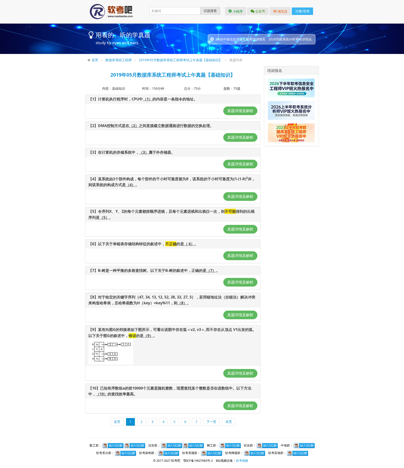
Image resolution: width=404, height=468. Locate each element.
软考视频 (242, 460)
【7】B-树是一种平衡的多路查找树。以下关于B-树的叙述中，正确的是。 (154, 270)
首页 (95, 60)
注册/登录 (302, 11)
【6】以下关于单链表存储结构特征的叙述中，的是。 (143, 243)
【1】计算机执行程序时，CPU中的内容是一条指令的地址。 (142, 99)
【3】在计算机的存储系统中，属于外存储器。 (131, 152)
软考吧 (175, 460)
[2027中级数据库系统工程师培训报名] (291, 132)
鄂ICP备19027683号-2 (198, 460)
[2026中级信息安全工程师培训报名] (291, 87)
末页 (228, 421)
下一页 (211, 421)
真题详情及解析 (240, 110)
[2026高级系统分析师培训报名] (291, 110)
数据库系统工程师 (118, 60)
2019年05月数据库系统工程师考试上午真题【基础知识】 (180, 60)
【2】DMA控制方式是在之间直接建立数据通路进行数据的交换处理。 (151, 125)
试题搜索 (210, 10)
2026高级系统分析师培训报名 (290, 39)
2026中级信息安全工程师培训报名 (241, 39)
